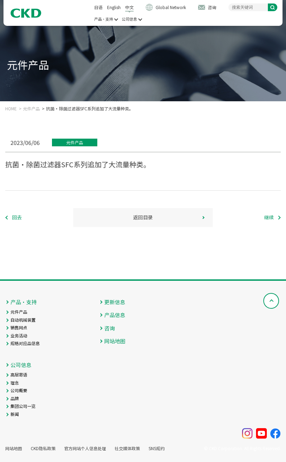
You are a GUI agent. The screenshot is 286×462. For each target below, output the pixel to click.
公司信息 (129, 19)
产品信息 (114, 314)
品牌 (14, 398)
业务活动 (18, 335)
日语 (98, 7)
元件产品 (31, 109)
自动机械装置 (23, 320)
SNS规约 (157, 448)
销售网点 (18, 327)
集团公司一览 (23, 406)
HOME (11, 109)
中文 (129, 7)
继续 (269, 217)
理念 (14, 383)
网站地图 (114, 341)
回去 (17, 217)
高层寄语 (18, 374)
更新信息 (114, 302)
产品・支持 (103, 19)
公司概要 (18, 390)
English (114, 7)
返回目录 (143, 217)
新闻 (14, 414)
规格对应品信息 (25, 343)
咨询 (212, 7)
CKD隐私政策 (43, 448)
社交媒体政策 (127, 448)
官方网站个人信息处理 (85, 448)
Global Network (171, 7)
